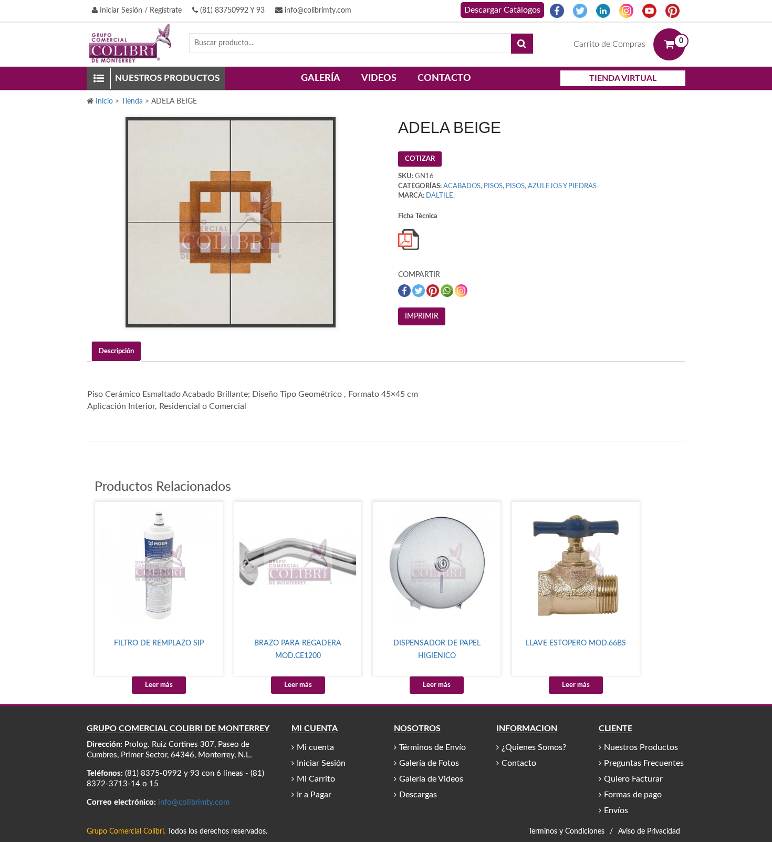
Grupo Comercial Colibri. (126, 831)
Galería (320, 78)
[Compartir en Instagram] (461, 290)
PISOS (493, 186)
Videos (379, 78)
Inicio (104, 101)
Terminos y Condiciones (566, 831)
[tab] (116, 351)
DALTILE (439, 195)
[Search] (522, 44)
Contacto (444, 78)
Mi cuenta (315, 747)
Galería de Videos (431, 779)
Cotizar (420, 159)
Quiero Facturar (633, 779)
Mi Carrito (316, 779)
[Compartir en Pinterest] (433, 290)
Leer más (159, 685)
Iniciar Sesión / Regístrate (140, 10)
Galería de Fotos (429, 763)
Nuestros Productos (641, 747)
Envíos (616, 810)
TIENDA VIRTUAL (622, 78)
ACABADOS (462, 186)
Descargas (418, 794)
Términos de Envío (432, 747)
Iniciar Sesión (321, 763)
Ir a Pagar (314, 794)
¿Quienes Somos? (534, 747)
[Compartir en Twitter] (419, 290)
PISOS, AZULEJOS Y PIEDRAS (551, 186)
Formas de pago (633, 794)
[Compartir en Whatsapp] (448, 290)
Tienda (132, 101)
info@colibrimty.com (317, 10)
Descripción (116, 351)
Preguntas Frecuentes (644, 763)
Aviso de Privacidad (649, 831)
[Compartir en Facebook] (405, 290)
